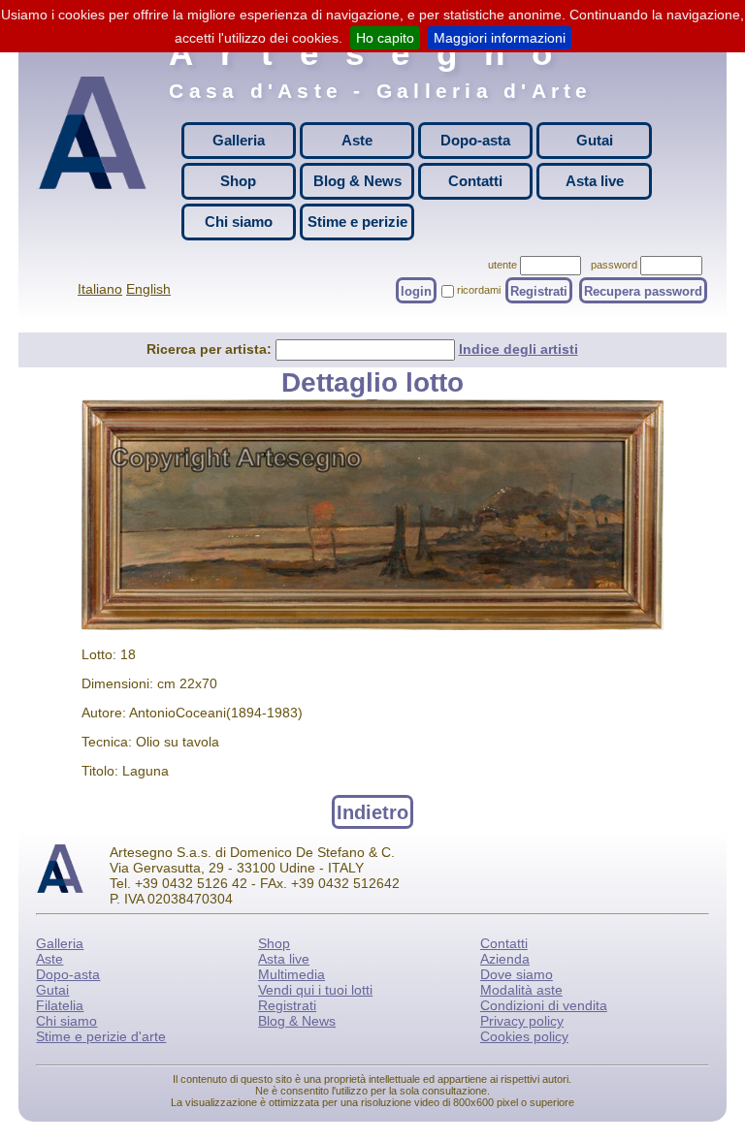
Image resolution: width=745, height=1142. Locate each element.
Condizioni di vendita (543, 1005)
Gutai (594, 140)
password (614, 264)
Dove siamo (516, 974)
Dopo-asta (475, 140)
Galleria (238, 140)
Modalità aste (521, 990)
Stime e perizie (357, 221)
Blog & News (357, 181)
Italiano (100, 289)
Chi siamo (239, 221)
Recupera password (643, 290)
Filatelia (59, 1005)
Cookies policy (524, 1036)
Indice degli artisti (518, 349)
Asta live (595, 181)
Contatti (475, 181)
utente (502, 264)
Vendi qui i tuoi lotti (315, 990)
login (416, 290)
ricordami (479, 290)
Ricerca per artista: (210, 349)
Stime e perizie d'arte (101, 1036)
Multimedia (291, 974)
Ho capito (385, 38)
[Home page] (92, 149)
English (148, 289)
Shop (238, 181)
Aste (356, 140)
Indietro (372, 811)
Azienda (505, 959)
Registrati (538, 290)
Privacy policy (522, 1021)
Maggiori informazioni (500, 38)
